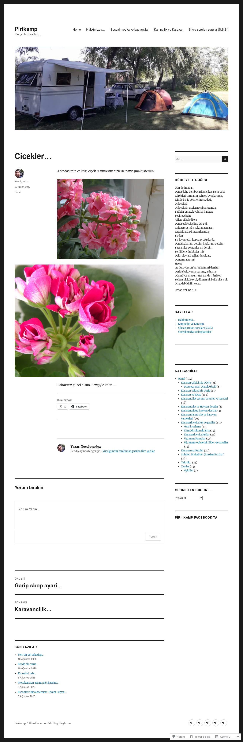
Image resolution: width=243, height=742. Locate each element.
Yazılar (185, 466)
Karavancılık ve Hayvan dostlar (199, 406)
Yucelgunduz (22, 181)
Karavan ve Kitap (191, 394)
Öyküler (188, 470)
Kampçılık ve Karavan (168, 29)
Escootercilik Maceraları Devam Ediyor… (42, 692)
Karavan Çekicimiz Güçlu (196, 382)
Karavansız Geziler (192, 450)
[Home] (192, 722)
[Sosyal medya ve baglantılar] (207, 722)
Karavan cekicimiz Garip (195, 390)
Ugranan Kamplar (195, 438)
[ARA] (225, 159)
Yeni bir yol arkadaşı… (31, 654)
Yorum (153, 536)
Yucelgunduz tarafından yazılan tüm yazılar (129, 451)
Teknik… (186, 462)
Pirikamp (26, 29)
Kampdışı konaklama (197, 430)
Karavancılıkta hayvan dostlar (199, 410)
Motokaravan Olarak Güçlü (200, 386)
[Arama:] (198, 159)
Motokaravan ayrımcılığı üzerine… (38, 682)
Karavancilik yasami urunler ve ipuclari (204, 398)
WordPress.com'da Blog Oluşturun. (50, 723)
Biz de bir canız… (28, 664)
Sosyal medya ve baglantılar (129, 29)
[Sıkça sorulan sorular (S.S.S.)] (223, 722)
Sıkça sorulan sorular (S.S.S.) (208, 29)
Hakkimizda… (95, 29)
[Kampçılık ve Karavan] (215, 722)
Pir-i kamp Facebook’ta (196, 517)
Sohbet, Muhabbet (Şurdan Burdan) (202, 454)
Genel (18, 192)
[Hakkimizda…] (199, 722)
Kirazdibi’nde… (27, 673)
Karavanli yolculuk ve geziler (198, 422)
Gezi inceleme (192, 426)
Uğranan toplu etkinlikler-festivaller (206, 442)
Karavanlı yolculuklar (197, 434)
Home (77, 29)
